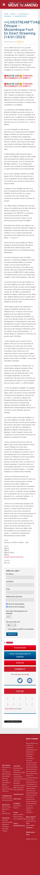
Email (8, 589)
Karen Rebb (9, 709)
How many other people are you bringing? (16, 612)
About (13, 14)
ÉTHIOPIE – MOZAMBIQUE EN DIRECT (19, 77)
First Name (10, 574)
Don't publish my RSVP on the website (21, 629)
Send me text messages (16, 607)
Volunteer (20, 647)
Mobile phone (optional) (14, 596)
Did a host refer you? (13, 622)
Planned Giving (18, 816)
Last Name (9, 581)
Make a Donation (18, 814)
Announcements (7, 798)
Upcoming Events (7, 800)
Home (6, 14)
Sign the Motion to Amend (20, 655)
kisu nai (14, 42)
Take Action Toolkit (19, 772)
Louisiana (7, 16)
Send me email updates (16, 604)
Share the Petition (7, 822)
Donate (20, 663)
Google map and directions (14, 557)
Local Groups (23, 14)
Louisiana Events (20, 16)
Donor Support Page (20, 819)
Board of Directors (7, 789)
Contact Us (5, 791)
